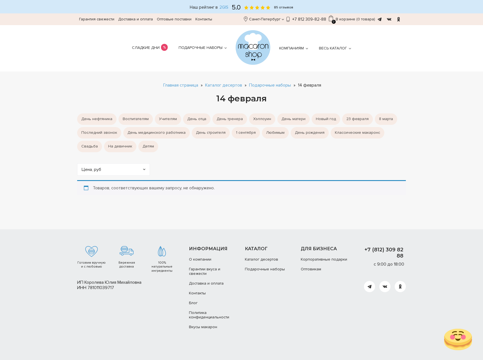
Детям (148, 146)
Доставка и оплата (135, 19)
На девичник (120, 146)
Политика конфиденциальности (209, 315)
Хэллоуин (262, 118)
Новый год (326, 118)
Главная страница (180, 85)
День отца (196, 118)
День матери (293, 118)
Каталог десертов (223, 85)
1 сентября (246, 132)
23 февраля (357, 118)
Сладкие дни (146, 47)
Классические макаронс (357, 132)
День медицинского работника (156, 132)
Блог (193, 303)
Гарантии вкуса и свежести (204, 271)
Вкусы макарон (203, 327)
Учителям (168, 118)
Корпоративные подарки (324, 259)
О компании (200, 259)
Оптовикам (311, 269)
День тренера (230, 118)
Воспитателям (136, 118)
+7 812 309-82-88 (309, 19)
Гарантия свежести (96, 19)
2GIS (223, 7)
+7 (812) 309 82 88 (383, 253)
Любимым (275, 132)
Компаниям (291, 48)
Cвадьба (89, 146)
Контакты (203, 19)
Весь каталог (333, 48)
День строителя (211, 132)
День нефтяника (96, 118)
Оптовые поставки (174, 19)
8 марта (386, 118)
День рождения (310, 132)
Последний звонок (99, 132)
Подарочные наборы (200, 47)
